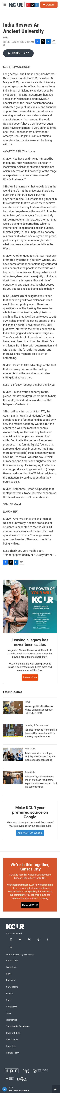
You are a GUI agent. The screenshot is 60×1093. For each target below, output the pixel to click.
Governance (12, 1040)
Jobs (8, 1013)
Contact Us (11, 1007)
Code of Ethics (13, 1033)
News (27, 702)
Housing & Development (37, 725)
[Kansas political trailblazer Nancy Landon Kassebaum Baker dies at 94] (13, 707)
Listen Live (11, 967)
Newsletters (12, 987)
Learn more (30, 677)
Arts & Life (30, 748)
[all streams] (56, 1089)
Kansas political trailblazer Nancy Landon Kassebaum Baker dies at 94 (39, 710)
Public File (11, 1046)
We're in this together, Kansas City (30, 867)
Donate (50, 4)
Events (9, 993)
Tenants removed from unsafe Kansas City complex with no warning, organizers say (41, 733)
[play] (5, 1089)
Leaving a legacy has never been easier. (30, 642)
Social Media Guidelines (17, 1026)
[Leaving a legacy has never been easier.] (30, 606)
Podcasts (10, 980)
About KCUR (12, 961)
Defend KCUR (30, 905)
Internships (11, 1020)
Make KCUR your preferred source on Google (30, 812)
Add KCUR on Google (30, 833)
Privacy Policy (12, 1053)
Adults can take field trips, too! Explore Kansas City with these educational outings (40, 756)
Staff (8, 1000)
